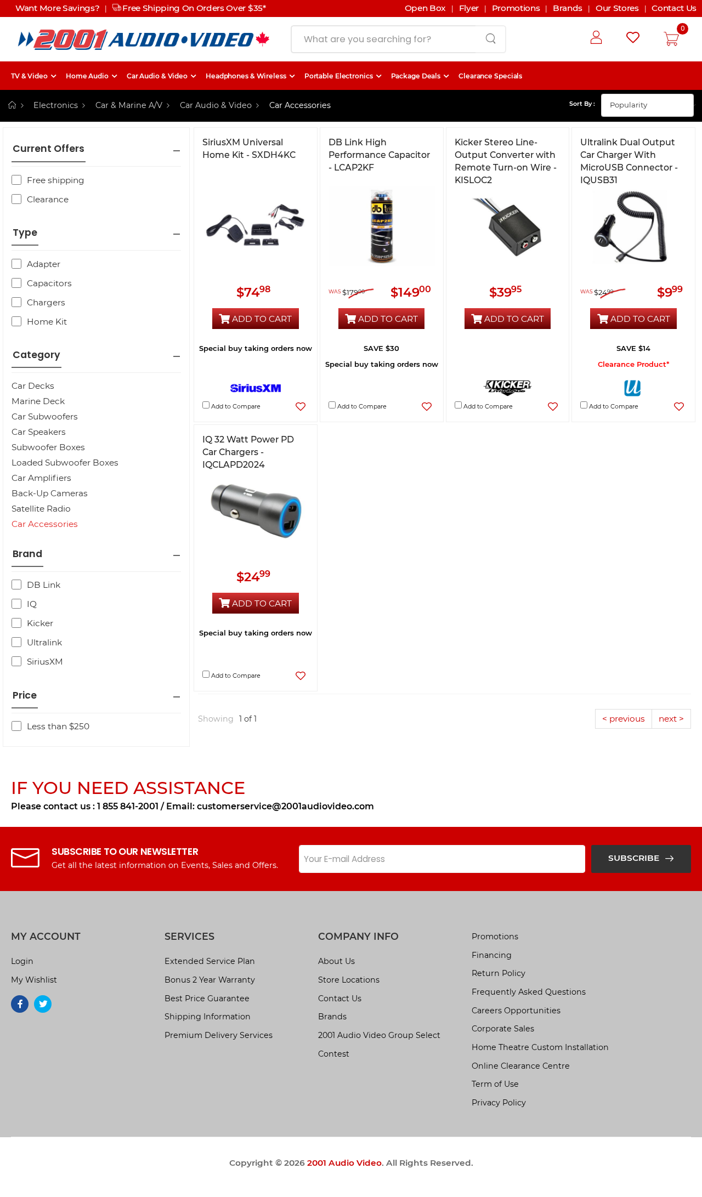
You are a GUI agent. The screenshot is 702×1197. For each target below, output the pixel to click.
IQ (32, 604)
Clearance (48, 199)
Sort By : (582, 103)
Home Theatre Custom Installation (540, 1047)
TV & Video (29, 76)
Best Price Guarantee (207, 998)
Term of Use (495, 1084)
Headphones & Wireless (246, 76)
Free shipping (55, 180)
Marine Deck (38, 401)
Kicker (40, 623)
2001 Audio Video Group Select (379, 1035)
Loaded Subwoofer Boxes (65, 462)
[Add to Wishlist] (301, 407)
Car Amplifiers (41, 478)
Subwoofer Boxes (48, 447)
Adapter (43, 264)
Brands (332, 1017)
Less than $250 (58, 726)
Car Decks (33, 386)
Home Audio (87, 76)
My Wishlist (34, 980)
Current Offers (48, 149)
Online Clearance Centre (521, 1066)
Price (25, 695)
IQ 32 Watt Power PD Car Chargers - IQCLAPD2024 (248, 452)
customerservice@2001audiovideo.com (285, 806)
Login (22, 961)
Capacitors (49, 283)
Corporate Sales (503, 1029)
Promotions (495, 936)
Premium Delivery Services (219, 1035)
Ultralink (44, 642)
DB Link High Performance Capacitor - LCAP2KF (379, 155)
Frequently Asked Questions (529, 992)
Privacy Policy (499, 1103)
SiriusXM (45, 661)
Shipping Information (208, 1017)
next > (671, 718)
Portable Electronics (338, 76)
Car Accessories (45, 524)
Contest (333, 1054)
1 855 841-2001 (127, 806)
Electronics (55, 105)
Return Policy (498, 973)
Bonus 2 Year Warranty (210, 980)
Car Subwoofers (45, 416)
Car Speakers (39, 432)
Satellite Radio (41, 508)
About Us (336, 961)
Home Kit (47, 321)
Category (36, 355)
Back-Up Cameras (50, 493)
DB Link (43, 585)
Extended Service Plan (210, 961)
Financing (492, 955)
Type (25, 233)
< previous (623, 718)
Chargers (46, 302)
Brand (27, 554)
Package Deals (416, 76)
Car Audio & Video (157, 76)
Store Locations (349, 980)
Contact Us (339, 998)
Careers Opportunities (516, 1011)
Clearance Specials (490, 76)
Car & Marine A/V (128, 105)
